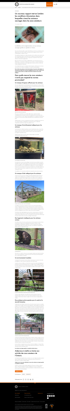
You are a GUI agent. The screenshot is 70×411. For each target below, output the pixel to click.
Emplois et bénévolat (17, 397)
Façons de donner (27, 393)
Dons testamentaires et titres (27, 395)
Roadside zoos (28, 374)
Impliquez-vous (18, 371)
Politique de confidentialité (18, 401)
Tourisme (23, 374)
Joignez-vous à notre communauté (20, 390)
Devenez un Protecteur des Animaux (28, 397)
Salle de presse (17, 395)
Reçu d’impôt (28, 401)
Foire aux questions (42, 401)
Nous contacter (17, 393)
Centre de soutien (24, 401)
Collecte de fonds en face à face (35, 401)
